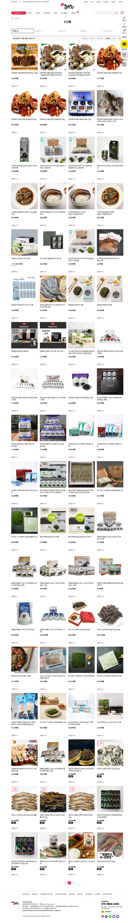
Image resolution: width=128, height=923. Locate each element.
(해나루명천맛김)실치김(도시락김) (79, 537)
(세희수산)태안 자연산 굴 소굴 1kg (108, 769)
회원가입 (98, 2)
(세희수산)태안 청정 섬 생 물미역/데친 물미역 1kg (52, 816)
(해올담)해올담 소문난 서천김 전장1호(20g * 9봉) (52, 584)
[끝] (72, 882)
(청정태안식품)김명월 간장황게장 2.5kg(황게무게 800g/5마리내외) (79, 74)
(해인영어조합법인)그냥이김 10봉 (22, 305)
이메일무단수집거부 (46, 894)
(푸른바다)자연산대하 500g (106, 861)
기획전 (55, 13)
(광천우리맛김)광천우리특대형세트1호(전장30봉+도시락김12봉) (24, 862)
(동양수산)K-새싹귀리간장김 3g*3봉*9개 (52, 862)
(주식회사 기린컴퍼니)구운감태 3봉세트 (81, 676)
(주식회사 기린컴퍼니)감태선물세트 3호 (53, 722)
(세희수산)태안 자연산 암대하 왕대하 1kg (80, 816)
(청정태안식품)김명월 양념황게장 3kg (52, 119)
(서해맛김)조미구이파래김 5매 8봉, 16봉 (80, 445)
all (41, 916)
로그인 (92, 2)
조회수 (114, 38)
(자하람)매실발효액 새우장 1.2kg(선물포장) (52, 213)
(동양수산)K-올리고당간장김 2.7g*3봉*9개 (81, 862)
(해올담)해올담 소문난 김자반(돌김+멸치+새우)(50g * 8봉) (23, 584)
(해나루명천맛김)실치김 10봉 (49, 537)
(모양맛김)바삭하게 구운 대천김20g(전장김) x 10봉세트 (81, 259)
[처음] (61, 882)
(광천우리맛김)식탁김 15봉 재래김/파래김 (110, 167)
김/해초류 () (62, 31)
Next (21, 1)
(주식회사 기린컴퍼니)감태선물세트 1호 (24, 537)
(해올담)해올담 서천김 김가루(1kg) (22, 629)
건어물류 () (83, 31)
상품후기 (73, 13)
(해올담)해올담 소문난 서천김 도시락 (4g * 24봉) (109, 538)
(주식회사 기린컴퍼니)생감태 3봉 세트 (109, 676)
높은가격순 (100, 38)
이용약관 (71, 894)
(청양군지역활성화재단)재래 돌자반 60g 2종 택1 (110, 584)
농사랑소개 (26, 894)
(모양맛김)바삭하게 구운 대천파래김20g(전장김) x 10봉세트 (80, 167)
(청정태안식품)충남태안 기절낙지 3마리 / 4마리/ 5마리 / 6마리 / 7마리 (110, 120)
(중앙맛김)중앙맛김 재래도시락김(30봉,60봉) (52, 445)
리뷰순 (119, 38)
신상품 (38, 13)
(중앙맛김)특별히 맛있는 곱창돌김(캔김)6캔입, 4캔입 (109, 399)
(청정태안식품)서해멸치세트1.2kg (79, 119)
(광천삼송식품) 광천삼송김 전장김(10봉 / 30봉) (24, 399)
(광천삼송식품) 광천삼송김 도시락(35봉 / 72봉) (53, 399)
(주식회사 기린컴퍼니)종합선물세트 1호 (110, 490)
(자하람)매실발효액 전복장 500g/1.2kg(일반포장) (105, 213)
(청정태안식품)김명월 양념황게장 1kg (109, 73)
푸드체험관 (88, 894)
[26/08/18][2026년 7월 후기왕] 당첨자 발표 (33, 2)
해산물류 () (39, 31)
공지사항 (15, 2)
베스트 (30, 13)
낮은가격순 (92, 38)
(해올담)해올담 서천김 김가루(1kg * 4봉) (52, 630)
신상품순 (108, 38)
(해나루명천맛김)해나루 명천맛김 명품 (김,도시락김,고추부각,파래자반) (52, 491)
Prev (19, 1)
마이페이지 (106, 2)
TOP (124, 64)
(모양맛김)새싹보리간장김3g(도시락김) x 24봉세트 (24, 167)
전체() (16, 31)
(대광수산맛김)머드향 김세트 (20, 258)
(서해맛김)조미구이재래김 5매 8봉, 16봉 (109, 445)
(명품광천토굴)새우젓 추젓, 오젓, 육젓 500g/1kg (23, 770)
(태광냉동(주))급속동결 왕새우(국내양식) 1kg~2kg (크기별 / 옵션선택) (80, 491)
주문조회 (113, 2)
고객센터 (120, 2)
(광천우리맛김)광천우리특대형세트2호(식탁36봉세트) (109, 816)
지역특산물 (46, 13)
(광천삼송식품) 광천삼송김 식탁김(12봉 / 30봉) (110, 352)
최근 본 (124, 37)
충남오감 (35, 894)
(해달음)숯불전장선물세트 (19, 351)
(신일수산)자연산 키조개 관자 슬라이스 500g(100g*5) (52, 677)
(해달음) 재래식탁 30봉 (104, 305)
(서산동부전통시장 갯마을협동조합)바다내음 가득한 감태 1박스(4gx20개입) (81, 352)
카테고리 (17, 13)
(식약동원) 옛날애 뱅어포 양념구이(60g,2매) (108, 259)
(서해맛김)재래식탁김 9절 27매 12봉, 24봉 (24, 491)
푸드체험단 (64, 13)
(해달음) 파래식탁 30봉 (75, 305)
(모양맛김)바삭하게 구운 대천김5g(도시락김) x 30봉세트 (53, 167)
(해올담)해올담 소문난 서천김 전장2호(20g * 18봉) (80, 584)
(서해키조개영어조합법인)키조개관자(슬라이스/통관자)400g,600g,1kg (23, 723)
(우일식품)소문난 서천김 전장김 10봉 (109, 722)
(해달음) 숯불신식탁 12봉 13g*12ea (51, 351)
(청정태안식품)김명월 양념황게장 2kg (23, 119)
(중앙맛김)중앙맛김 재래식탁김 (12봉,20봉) (22, 445)
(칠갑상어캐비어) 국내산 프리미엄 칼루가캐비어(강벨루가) (81, 770)
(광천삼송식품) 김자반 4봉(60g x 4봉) (80, 398)
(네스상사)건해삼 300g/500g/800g (108, 629)
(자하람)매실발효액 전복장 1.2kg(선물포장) (23, 213)
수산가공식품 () (108, 31)
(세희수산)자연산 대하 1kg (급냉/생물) (24, 815)
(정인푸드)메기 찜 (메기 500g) (21, 676)
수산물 (17, 18)
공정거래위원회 (107, 894)
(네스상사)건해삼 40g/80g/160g (79, 629)
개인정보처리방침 (60, 894)
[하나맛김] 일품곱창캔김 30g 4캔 (50, 258)
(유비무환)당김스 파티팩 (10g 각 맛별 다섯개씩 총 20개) (80, 723)
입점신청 (86, 2)
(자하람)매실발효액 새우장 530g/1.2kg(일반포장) (77, 213)
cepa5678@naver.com (49, 904)
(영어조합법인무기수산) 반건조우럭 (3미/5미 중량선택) (52, 306)
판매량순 (85, 38)
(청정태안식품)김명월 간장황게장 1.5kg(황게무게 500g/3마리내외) (51, 74)
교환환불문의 (107, 911)
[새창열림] (103, 916)
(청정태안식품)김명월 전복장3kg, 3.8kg (24, 73)
